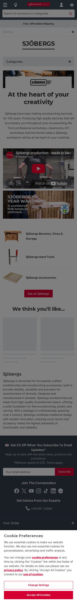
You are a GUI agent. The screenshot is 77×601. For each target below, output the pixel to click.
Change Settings (38, 585)
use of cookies (33, 574)
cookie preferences (45, 557)
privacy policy (13, 570)
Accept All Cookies (38, 594)
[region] (38, 565)
